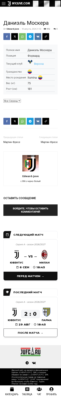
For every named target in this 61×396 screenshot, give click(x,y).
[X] (14, 36)
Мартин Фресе (11, 142)
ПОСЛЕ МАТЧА (29, 332)
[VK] (38, 36)
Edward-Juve (13, 28)
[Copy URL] (45, 36)
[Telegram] (30, 36)
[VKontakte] (33, 363)
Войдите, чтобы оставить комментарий (30, 210)
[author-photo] (30, 171)
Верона (39, 63)
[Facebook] (6, 36)
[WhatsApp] (22, 36)
